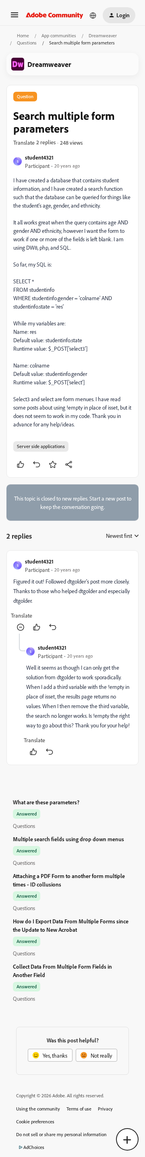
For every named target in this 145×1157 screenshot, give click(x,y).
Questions (27, 43)
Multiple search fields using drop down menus (68, 839)
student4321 (39, 157)
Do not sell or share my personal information (61, 1134)
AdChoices (33, 1147)
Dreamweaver (103, 35)
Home (23, 35)
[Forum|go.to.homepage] (54, 15)
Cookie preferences (35, 1122)
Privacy (105, 1109)
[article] (72, 595)
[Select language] (93, 15)
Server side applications (41, 446)
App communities (58, 35)
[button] (14, 17)
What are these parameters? (46, 802)
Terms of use (78, 1109)
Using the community (38, 1109)
